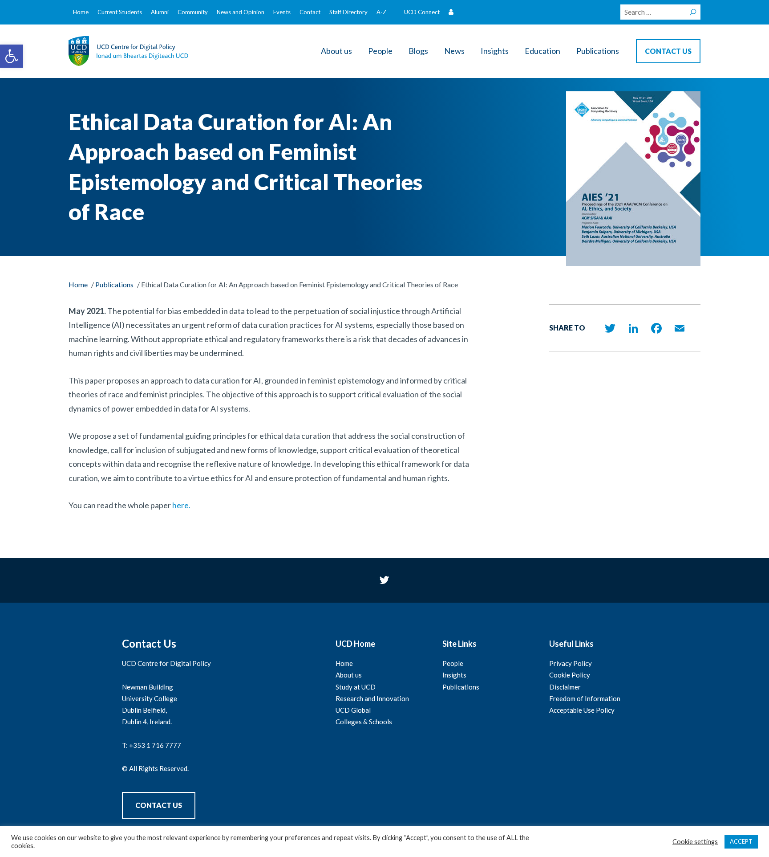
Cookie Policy (569, 675)
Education (542, 51)
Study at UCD (356, 687)
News (454, 51)
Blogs (418, 51)
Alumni (160, 12)
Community (193, 12)
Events (282, 12)
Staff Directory (348, 12)
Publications (597, 51)
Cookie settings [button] (695, 841)
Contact (310, 12)
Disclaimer (565, 687)
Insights (495, 51)
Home (81, 12)
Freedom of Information (584, 698)
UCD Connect (422, 12)
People (380, 51)
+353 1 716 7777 (155, 745)
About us (336, 51)
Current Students (119, 12)
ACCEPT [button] (741, 841)
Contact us (668, 51)
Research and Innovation (372, 698)
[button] (11, 56)
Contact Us (158, 805)
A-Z (381, 12)
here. (181, 505)
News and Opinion (240, 12)
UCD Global (353, 710)
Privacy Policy (570, 663)
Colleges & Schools (364, 722)
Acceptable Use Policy (582, 710)
